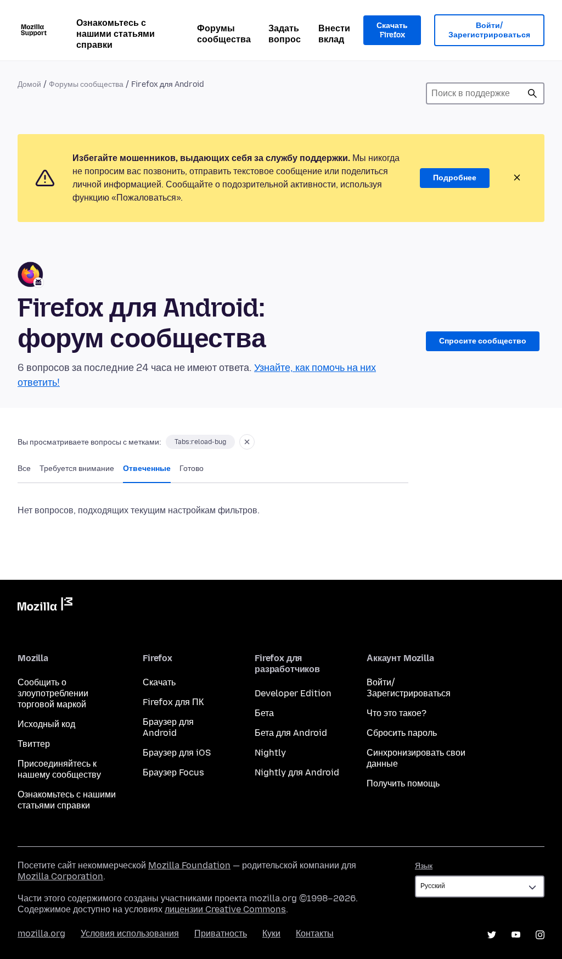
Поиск (532, 93)
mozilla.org (41, 933)
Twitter (491, 934)
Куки (271, 933)
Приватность (220, 933)
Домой (29, 84)
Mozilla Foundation (189, 865)
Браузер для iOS (177, 752)
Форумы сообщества (224, 34)
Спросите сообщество (482, 341)
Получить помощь (403, 783)
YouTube (516, 934)
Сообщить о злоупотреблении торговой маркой (53, 693)
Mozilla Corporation (60, 876)
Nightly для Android (297, 772)
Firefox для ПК (173, 702)
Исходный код (46, 724)
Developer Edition (293, 693)
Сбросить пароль (402, 733)
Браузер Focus (173, 772)
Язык (423, 866)
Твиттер (34, 744)
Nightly (270, 752)
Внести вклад (334, 34)
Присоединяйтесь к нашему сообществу (59, 769)
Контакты (315, 933)
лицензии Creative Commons (225, 909)
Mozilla (45, 606)
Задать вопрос (284, 34)
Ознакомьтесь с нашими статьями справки (115, 34)
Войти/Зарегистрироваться (489, 30)
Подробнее (454, 177)
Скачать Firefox (392, 30)
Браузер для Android (168, 727)
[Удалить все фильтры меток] (247, 442)
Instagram (540, 934)
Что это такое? (396, 713)
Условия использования (130, 933)
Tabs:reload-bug (200, 442)
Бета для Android (291, 733)
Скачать (159, 682)
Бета (264, 713)
